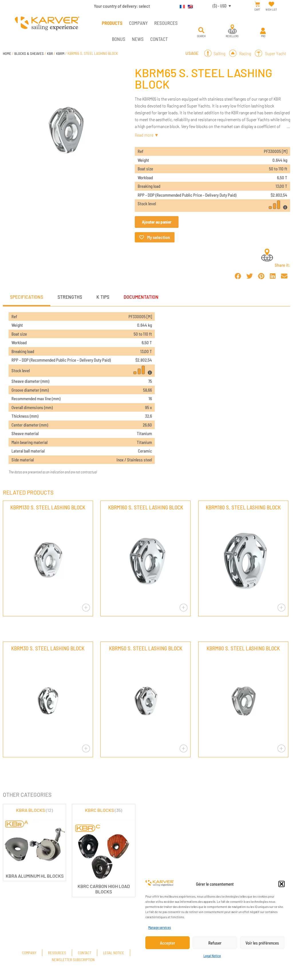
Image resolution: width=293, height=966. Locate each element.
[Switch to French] (181, 5)
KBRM (60, 53)
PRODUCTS (112, 23)
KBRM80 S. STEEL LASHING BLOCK (243, 648)
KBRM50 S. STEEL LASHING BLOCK (145, 648)
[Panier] (257, 4)
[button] (281, 884)
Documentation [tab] (141, 297)
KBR (50, 53)
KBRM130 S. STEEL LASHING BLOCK (47, 507)
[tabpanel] (146, 393)
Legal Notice (212, 956)
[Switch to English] (189, 5)
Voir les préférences (262, 942)
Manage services (159, 927)
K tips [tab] (102, 297)
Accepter (167, 942)
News (138, 39)
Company (138, 23)
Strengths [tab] (70, 297)
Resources (166, 23)
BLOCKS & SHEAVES (29, 53)
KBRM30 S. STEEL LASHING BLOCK (47, 648)
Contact (159, 39)
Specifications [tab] (26, 297)
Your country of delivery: (122, 6)
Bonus (118, 39)
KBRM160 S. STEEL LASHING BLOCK (145, 507)
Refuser (214, 942)
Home (7, 53)
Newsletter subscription (73, 959)
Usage (192, 53)
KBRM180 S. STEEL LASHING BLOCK (243, 507)
